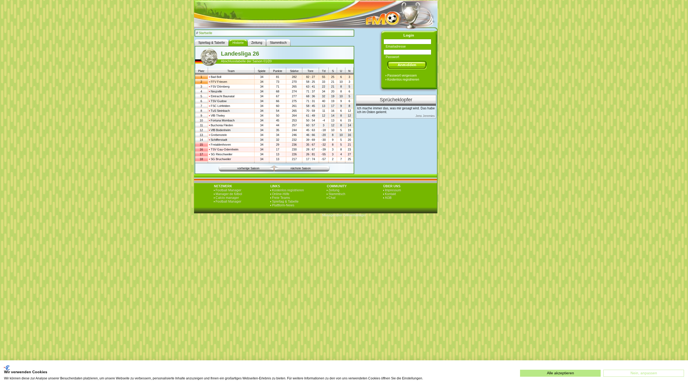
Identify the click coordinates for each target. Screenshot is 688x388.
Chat (331, 198)
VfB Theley (218, 115)
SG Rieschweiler (221, 154)
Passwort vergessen (402, 75)
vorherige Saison (248, 168)
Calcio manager (227, 198)
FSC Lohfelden (220, 105)
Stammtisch (336, 194)
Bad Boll (216, 76)
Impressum (393, 190)
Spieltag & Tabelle (285, 201)
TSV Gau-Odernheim (224, 149)
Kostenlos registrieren (403, 79)
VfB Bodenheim (221, 130)
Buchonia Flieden (222, 125)
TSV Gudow (219, 101)
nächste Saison (301, 168)
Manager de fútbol (229, 194)
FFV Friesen (219, 81)
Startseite (205, 33)
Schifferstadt (219, 139)
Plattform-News (283, 205)
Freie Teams (281, 198)
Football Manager (228, 190)
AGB (388, 198)
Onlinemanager (354, 215)
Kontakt (390, 194)
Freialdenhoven (221, 144)
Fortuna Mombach (223, 120)
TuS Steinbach (220, 110)
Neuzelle (216, 91)
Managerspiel (332, 215)
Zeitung (333, 190)
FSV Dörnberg (220, 86)
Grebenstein (219, 134)
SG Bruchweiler (221, 159)
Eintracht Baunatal (222, 96)
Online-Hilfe (280, 194)
